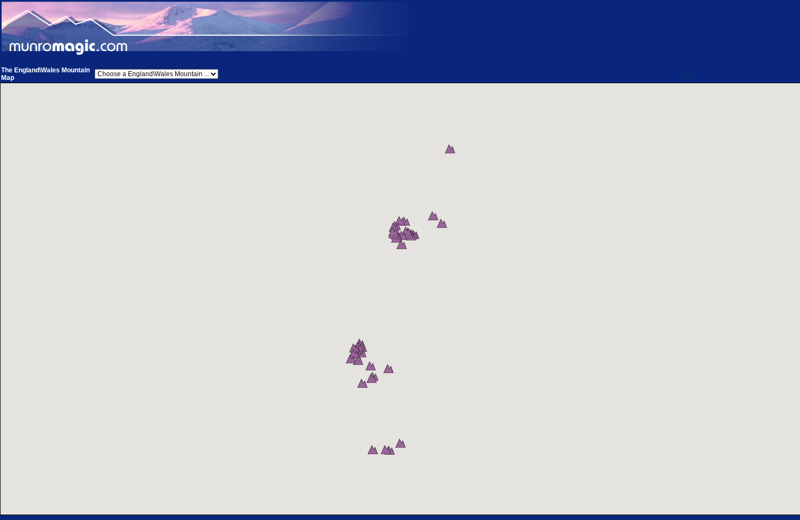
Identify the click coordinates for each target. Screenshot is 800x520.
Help (688, 74)
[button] (450, 148)
